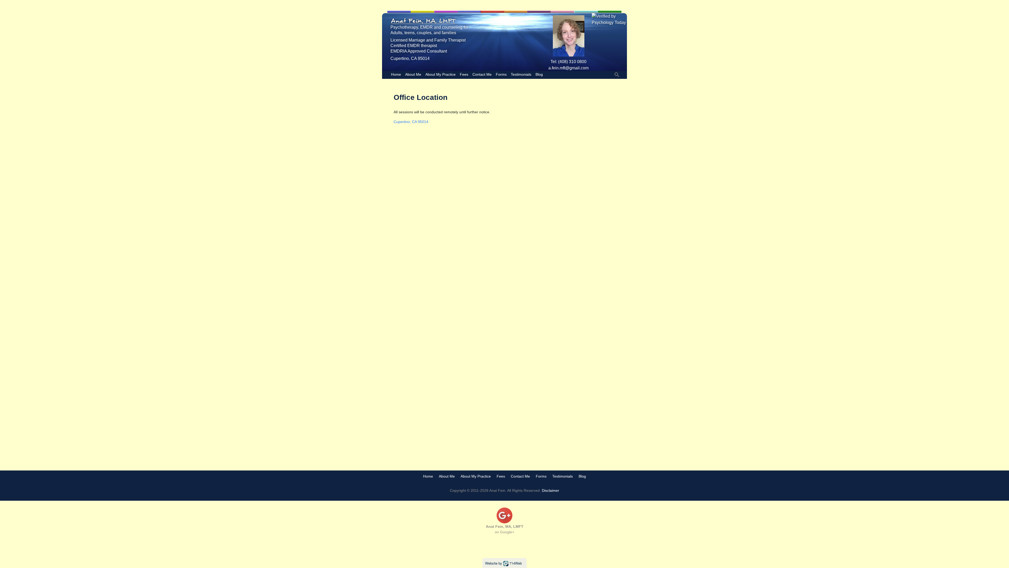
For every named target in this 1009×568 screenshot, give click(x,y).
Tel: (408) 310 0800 (568, 61)
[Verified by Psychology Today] (609, 19)
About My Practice (440, 74)
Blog (539, 74)
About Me (413, 74)
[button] (617, 74)
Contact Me (482, 74)
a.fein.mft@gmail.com (568, 68)
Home (396, 74)
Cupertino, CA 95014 (411, 122)
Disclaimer (550, 490)
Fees (464, 74)
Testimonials (521, 74)
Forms (501, 74)
